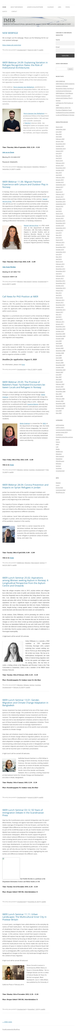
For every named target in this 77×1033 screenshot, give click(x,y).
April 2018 (59, 175)
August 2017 (59, 187)
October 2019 (60, 146)
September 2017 (61, 185)
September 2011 (61, 310)
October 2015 (60, 225)
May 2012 (59, 293)
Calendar (50, 7)
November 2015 (60, 223)
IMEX (44, 423)
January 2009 (59, 348)
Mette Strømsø (25, 423)
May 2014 (59, 257)
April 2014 (59, 259)
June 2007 (59, 374)
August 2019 (59, 151)
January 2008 (59, 362)
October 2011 (60, 307)
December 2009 (60, 334)
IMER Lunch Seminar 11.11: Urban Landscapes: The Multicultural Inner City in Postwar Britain (24, 917)
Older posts (7, 1022)
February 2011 (60, 322)
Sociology (32, 470)
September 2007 (61, 370)
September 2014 (61, 252)
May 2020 (59, 134)
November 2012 (60, 283)
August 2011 (59, 312)
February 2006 (60, 399)
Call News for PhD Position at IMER (20, 296)
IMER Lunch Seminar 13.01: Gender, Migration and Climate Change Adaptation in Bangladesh (25, 702)
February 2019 (60, 163)
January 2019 (59, 165)
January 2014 (59, 266)
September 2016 (61, 204)
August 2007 (59, 372)
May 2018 (59, 173)
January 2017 (59, 197)
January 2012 (59, 302)
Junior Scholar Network (35, 7)
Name (58, 40)
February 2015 (60, 242)
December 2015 (60, 221)
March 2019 (59, 160)
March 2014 (59, 261)
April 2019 (59, 158)
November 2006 (60, 391)
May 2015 (59, 235)
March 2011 (59, 319)
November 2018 (60, 168)
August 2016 (59, 206)
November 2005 (60, 406)
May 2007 (59, 377)
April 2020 (59, 136)
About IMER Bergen (17, 7)
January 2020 (59, 141)
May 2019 (59, 156)
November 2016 (60, 201)
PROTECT (28, 123)
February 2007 (60, 384)
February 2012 (60, 300)
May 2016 (59, 209)
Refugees (42, 167)
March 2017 (59, 192)
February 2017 (60, 194)
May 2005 (59, 413)
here (23, 364)
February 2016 (60, 216)
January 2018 (59, 180)
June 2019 (59, 153)
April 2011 (59, 317)
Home (4, 7)
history (58, 442)
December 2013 (60, 269)
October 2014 (60, 249)
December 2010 (60, 326)
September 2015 (61, 228)
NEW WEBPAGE (10, 32)
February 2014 (60, 264)
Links (59, 7)
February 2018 (60, 177)
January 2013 (59, 278)
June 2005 (59, 411)
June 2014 (59, 254)
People (68, 7)
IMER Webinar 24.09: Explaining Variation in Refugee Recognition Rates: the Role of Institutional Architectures (25, 65)
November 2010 (60, 329)
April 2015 (59, 237)
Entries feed (59, 487)
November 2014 (60, 247)
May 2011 (59, 314)
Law (57, 447)
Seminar (34, 281)
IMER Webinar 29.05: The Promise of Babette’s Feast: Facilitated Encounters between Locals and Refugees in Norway (24, 384)
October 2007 (60, 367)
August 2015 (59, 230)
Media (58, 449)
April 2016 (59, 211)
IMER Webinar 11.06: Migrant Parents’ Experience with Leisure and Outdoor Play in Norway (25, 184)
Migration (20, 167)
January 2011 (59, 324)
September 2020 (61, 129)
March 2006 (59, 396)
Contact (14, 11)
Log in (57, 485)
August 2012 (59, 290)
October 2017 (60, 182)
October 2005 (60, 408)
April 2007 (59, 379)
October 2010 (60, 331)
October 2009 (60, 338)
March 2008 (59, 360)
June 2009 (59, 341)
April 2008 (59, 358)
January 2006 (59, 401)
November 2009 (60, 336)
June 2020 (59, 132)
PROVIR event (60, 461)
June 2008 (59, 355)
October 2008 (60, 353)
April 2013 (59, 274)
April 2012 (59, 295)
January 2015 (59, 245)
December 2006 (60, 389)
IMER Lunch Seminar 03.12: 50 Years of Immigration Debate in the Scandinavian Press (23, 812)
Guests (4, 11)
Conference (59, 435)
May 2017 (59, 189)
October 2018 (60, 170)
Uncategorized (21, 50)
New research (28, 167)
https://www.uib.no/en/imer (11, 45)
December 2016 (60, 199)
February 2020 (60, 139)
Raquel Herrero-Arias (31, 225)
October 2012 (60, 286)
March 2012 (59, 298)
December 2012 (60, 281)
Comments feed (60, 490)
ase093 (41, 50)
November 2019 (60, 144)
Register (58, 483)
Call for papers (60, 427)
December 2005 (60, 403)
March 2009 (59, 346)
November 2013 (60, 271)
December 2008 (60, 350)
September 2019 (61, 148)
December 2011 (60, 305)
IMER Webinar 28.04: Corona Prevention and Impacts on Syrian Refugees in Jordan (25, 486)
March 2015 (59, 240)
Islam (57, 444)
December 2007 (60, 365)
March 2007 (59, 382)
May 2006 (59, 394)
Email (58, 47)
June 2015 (59, 233)
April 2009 (59, 343)
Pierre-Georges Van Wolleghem (23, 87)
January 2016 (59, 218)
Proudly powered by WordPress (11, 1029)
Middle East (20, 563)
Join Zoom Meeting (9, 267)
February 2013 (60, 276)
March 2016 (59, 213)
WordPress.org (60, 492)
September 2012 (61, 288)
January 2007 (59, 387)
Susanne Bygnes (32, 404)
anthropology (60, 425)
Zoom (12, 465)
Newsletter (35, 167)
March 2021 (59, 127)
